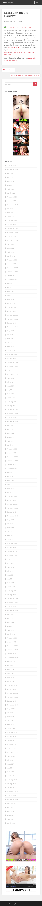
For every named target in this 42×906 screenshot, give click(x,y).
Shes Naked (8, 2)
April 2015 (10, 394)
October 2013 (11, 465)
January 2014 (11, 453)
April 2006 (10, 819)
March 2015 (11, 398)
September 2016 (12, 327)
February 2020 (12, 197)
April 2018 (10, 252)
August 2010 (11, 614)
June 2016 (10, 339)
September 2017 (12, 280)
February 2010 (12, 638)
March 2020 (11, 193)
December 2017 (12, 268)
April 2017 (10, 299)
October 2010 (11, 606)
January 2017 (11, 311)
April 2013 (10, 488)
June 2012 (10, 528)
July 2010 (10, 618)
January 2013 (11, 500)
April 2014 (10, 441)
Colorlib (17, 904)
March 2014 (11, 445)
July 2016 (10, 335)
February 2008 (12, 732)
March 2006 (11, 823)
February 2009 (12, 685)
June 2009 (10, 669)
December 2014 (12, 410)
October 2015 (11, 370)
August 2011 (11, 567)
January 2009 (11, 689)
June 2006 (10, 811)
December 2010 (12, 599)
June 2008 (10, 717)
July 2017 (10, 287)
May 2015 (10, 390)
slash (20, 22)
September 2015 (12, 374)
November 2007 (12, 744)
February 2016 (12, 354)
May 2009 (10, 673)
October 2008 (11, 701)
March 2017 (11, 303)
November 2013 (12, 461)
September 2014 (12, 421)
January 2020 (11, 201)
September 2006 (12, 799)
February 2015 (12, 402)
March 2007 (11, 776)
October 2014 (11, 417)
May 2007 (10, 768)
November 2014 (12, 413)
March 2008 (11, 729)
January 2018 (11, 264)
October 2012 (11, 512)
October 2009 (11, 654)
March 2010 (11, 634)
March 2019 (11, 217)
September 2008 (12, 705)
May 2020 (10, 185)
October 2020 (11, 165)
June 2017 (10, 291)
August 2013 (11, 473)
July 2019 (10, 209)
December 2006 (12, 788)
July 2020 (10, 177)
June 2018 (10, 248)
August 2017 (11, 284)
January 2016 (11, 358)
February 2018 (12, 260)
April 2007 (10, 772)
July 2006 (10, 807)
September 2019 (12, 205)
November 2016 (12, 319)
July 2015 (10, 382)
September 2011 (12, 563)
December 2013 (12, 457)
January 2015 (11, 406)
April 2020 (10, 189)
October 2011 (11, 559)
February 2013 (12, 496)
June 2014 (10, 433)
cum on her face (13, 47)
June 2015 (10, 386)
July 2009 (10, 666)
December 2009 (12, 646)
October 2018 (11, 236)
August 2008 (11, 709)
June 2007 (10, 764)
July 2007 (10, 760)
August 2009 (11, 662)
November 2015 (12, 366)
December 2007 (12, 740)
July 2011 (10, 571)
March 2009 (11, 681)
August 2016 (11, 331)
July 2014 (10, 429)
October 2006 (11, 795)
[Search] (35, 84)
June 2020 (10, 181)
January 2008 (11, 736)
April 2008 (10, 725)
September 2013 (12, 469)
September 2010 (12, 610)
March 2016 (11, 350)
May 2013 (10, 484)
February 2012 (12, 543)
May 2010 (10, 626)
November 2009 (12, 650)
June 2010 (10, 622)
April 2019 (10, 213)
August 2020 (11, 173)
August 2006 (11, 803)
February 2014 (12, 449)
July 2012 (10, 524)
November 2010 (12, 602)
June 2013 (10, 480)
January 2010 (11, 642)
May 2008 (10, 721)
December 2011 (12, 551)
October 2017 (11, 276)
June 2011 (10, 575)
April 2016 (10, 347)
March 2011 (11, 587)
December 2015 (12, 362)
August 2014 (11, 425)
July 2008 (10, 713)
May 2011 (10, 579)
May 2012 (10, 532)
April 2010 (10, 630)
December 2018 (12, 228)
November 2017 (12, 272)
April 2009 (10, 677)
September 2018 (12, 240)
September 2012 (12, 516)
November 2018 (12, 232)
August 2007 (11, 756)
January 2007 (11, 784)
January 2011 (11, 595)
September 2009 (12, 658)
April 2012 (10, 536)
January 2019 (11, 224)
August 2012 (11, 520)
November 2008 (12, 697)
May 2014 (10, 437)
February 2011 (12, 591)
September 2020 (12, 169)
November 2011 (12, 555)
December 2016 (12, 315)
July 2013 (10, 476)
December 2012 (12, 504)
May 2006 (10, 815)
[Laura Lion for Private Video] (18, 27)
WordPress (30, 904)
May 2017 (10, 295)
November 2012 (12, 508)
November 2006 (12, 792)
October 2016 (11, 323)
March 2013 (11, 492)
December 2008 (12, 693)
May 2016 (10, 343)
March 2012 (11, 539)
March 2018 (11, 256)
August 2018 (11, 244)
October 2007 (11, 748)
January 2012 (11, 547)
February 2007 (12, 780)
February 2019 (12, 221)
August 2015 (11, 378)
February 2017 (12, 307)
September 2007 (12, 752)
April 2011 (10, 583)
